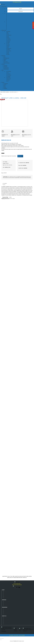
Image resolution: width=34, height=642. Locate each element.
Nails (8, 47)
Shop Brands (21, 11)
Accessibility (11, 635)
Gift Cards (8, 77)
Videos (5, 60)
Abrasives (8, 31)
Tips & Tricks (6, 61)
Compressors (9, 35)
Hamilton (5, 84)
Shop (2, 70)
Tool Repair (5, 65)
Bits (7, 32)
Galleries (5, 59)
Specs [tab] (4, 184)
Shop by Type (4, 30)
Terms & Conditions (22, 635)
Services (3, 64)
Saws (8, 53)
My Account (9, 78)
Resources (3, 55)
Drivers (8, 37)
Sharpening (5, 66)
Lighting (8, 44)
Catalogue (8, 76)
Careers (5, 87)
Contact (3, 82)
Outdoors (8, 49)
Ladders (8, 42)
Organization (9, 48)
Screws (8, 54)
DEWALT (7, 163)
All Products (9, 71)
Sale (8, 72)
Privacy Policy (16, 635)
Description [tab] (5, 183)
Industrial (8, 41)
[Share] (2, 638)
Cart (7, 81)
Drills (8, 36)
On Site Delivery (6, 67)
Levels (8, 43)
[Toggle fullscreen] (1, 638)
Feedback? (5, 88)
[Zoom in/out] (0, 638)
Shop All (20, 8)
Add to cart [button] (6, 225)
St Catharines (6, 83)
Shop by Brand (4, 6)
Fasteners (8, 38)
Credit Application (6, 58)
